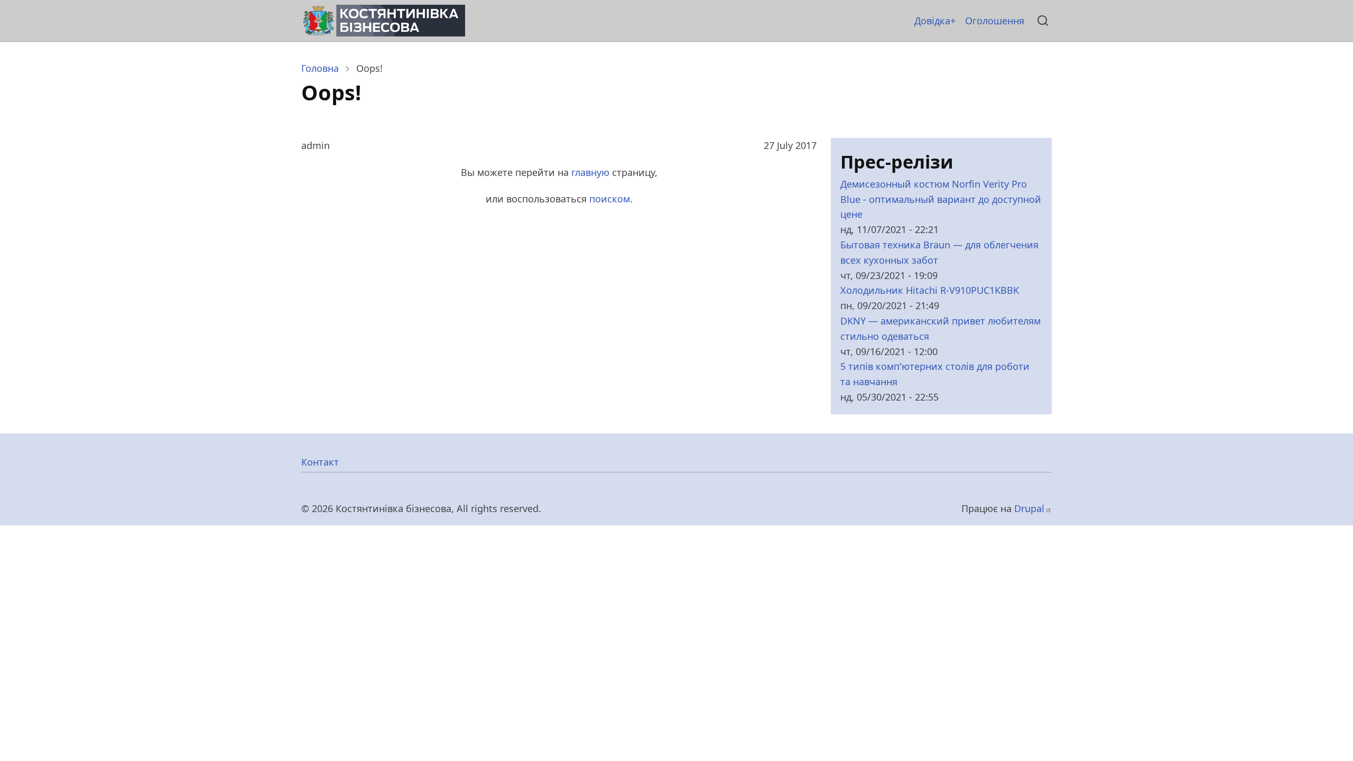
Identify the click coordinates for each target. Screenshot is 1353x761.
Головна (320, 68)
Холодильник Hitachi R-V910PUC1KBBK (929, 290)
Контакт (320, 462)
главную (590, 172)
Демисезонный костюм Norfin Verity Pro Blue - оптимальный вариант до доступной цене (940, 199)
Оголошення (994, 20)
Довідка (932, 20)
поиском (609, 198)
